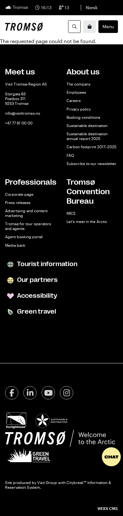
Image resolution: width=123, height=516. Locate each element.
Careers (74, 100)
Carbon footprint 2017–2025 (91, 146)
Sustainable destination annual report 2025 (87, 136)
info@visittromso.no (22, 113)
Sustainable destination (87, 125)
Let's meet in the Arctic (87, 221)
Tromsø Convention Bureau (88, 192)
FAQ (70, 155)
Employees (76, 92)
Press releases (18, 202)
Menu (108, 26)
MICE (71, 213)
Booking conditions (83, 117)
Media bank (15, 245)
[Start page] (24, 26)
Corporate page (19, 194)
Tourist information (46, 264)
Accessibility (36, 295)
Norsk (91, 7)
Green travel (36, 311)
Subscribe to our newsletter (91, 163)
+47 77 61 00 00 (18, 123)
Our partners (37, 279)
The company (79, 84)
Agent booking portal (24, 236)
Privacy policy (79, 109)
